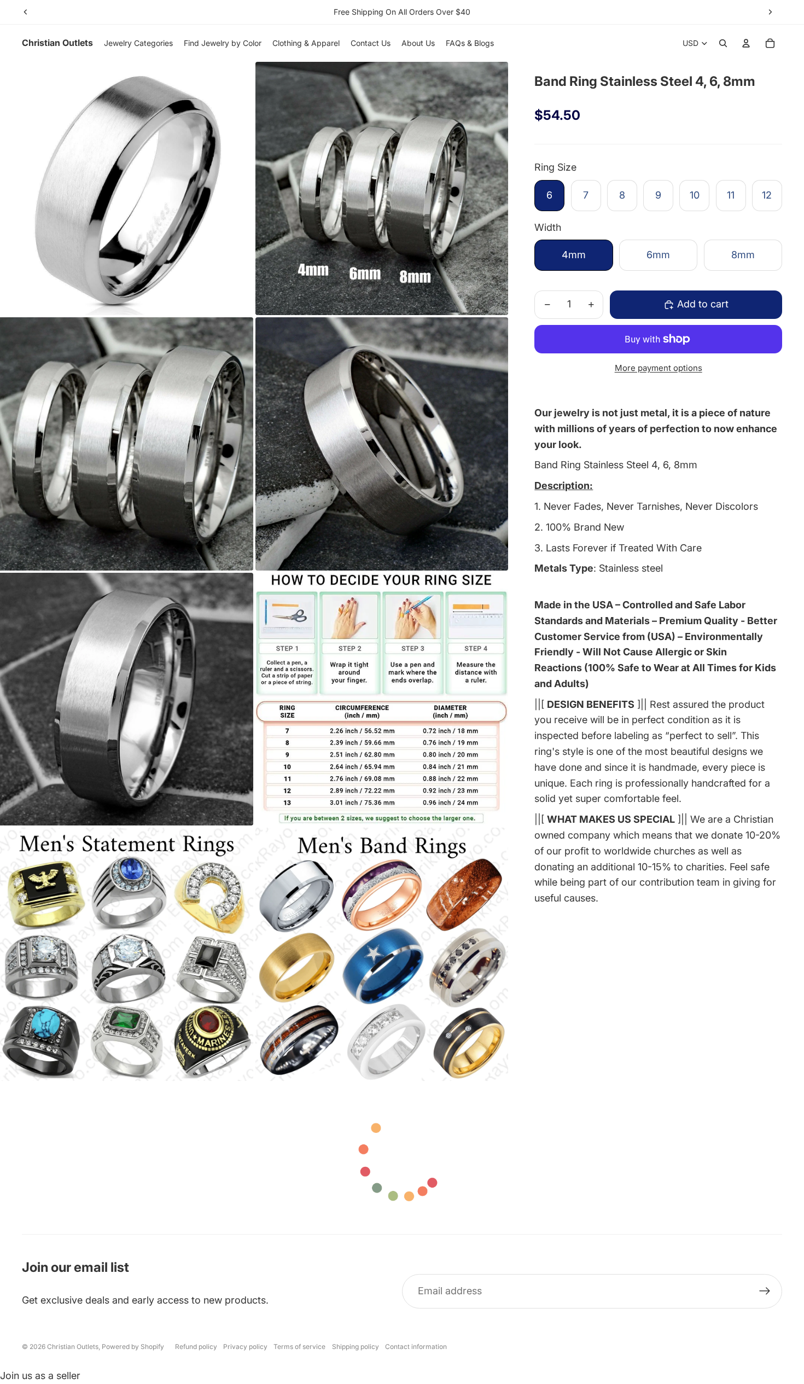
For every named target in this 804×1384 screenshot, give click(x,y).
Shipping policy (355, 1346)
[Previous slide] (26, 12)
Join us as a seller (40, 1375)
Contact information (416, 1346)
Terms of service (299, 1346)
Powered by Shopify (133, 1346)
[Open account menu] (746, 43)
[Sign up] (765, 1291)
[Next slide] (770, 12)
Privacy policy (245, 1346)
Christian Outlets (72, 1346)
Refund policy (196, 1346)
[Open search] (723, 43)
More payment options (658, 368)
